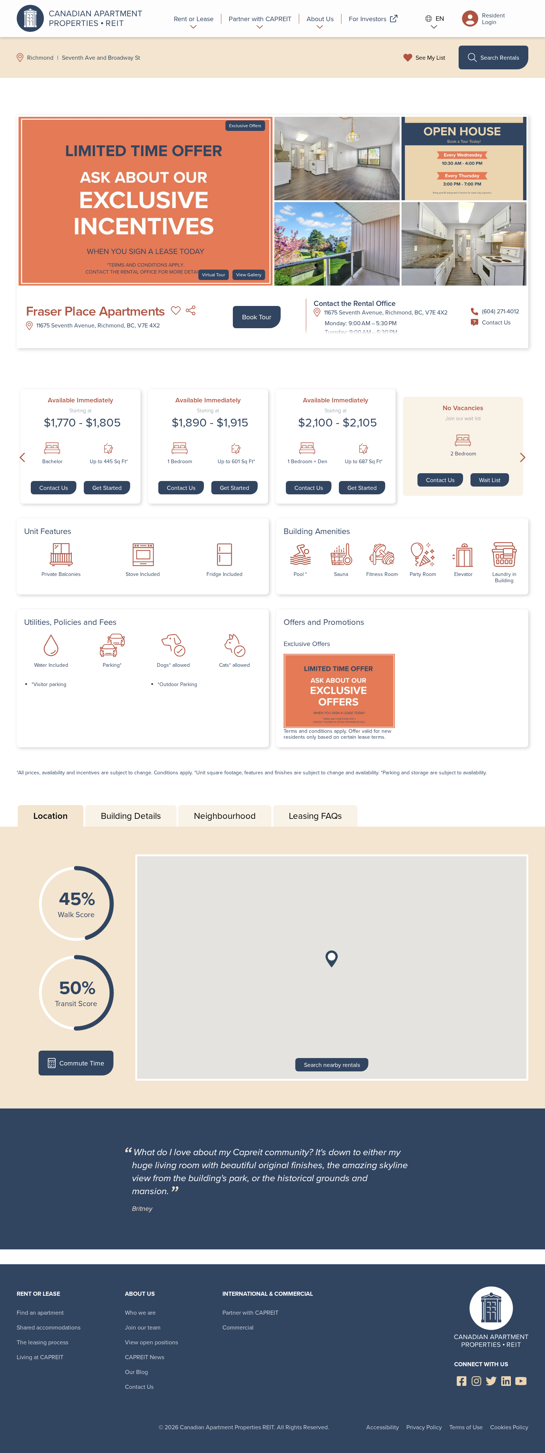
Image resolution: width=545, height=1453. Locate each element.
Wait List (490, 480)
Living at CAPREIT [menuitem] (40, 1357)
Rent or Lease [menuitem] (38, 1293)
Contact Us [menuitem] (139, 1387)
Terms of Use (466, 1427)
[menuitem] (193, 18)
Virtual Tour (213, 274)
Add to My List (175, 310)
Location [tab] (50, 815)
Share (190, 310)
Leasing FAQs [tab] (315, 815)
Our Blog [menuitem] (136, 1372)
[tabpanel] (272, 968)
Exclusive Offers (245, 125)
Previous (22, 457)
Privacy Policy (424, 1427)
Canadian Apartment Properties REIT (81, 18)
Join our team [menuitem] (143, 1327)
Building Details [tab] (131, 815)
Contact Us (496, 322)
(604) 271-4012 (500, 311)
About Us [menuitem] (140, 1293)
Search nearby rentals (332, 1065)
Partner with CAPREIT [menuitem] (250, 1312)
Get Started (107, 488)
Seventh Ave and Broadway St (101, 57)
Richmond (40, 57)
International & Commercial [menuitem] (267, 1293)
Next (522, 457)
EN (440, 19)
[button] (332, 959)
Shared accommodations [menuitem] (48, 1327)
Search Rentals (499, 57)
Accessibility (382, 1427)
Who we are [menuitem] (140, 1312)
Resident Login (493, 18)
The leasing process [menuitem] (42, 1342)
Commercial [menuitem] (238, 1327)
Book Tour (256, 317)
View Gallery (248, 274)
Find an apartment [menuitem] (40, 1312)
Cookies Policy (509, 1427)
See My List (430, 57)
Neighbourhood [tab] (225, 815)
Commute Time (81, 1063)
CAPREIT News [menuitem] (144, 1357)
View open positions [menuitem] (151, 1342)
